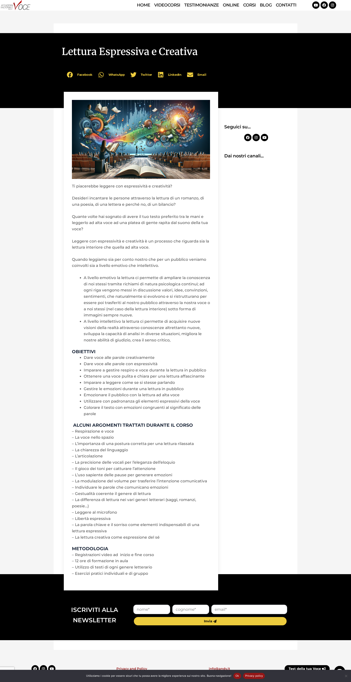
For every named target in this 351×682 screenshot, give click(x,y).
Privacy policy (254, 675)
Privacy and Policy (131, 669)
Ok (237, 675)
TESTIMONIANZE (201, 5)
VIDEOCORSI (167, 5)
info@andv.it (219, 669)
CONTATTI (286, 5)
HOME (143, 5)
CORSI (249, 5)
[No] (346, 676)
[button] (80, 74)
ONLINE (231, 5)
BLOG (266, 5)
